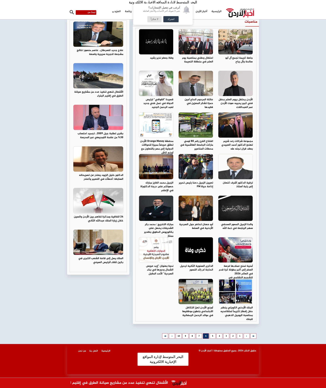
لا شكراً (154, 19)
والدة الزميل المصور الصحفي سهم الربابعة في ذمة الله (237, 226)
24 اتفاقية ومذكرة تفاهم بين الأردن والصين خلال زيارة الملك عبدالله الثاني (98, 219)
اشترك (171, 19)
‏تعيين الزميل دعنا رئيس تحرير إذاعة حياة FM (196, 185)
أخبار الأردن (201, 11)
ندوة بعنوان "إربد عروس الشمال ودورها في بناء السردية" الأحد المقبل (159, 270)
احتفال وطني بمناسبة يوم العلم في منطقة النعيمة (197, 60)
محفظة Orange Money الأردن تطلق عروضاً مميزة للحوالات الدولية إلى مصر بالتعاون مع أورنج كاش (156, 147)
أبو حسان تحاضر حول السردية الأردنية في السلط (196, 226)
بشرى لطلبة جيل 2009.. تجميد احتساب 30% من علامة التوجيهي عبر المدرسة (100, 135)
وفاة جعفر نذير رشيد (161, 58)
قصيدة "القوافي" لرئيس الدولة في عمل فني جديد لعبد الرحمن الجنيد (158, 103)
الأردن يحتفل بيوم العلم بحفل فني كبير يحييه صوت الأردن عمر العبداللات (236, 103)
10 (179, 336)
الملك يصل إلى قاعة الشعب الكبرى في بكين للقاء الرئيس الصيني (100, 260)
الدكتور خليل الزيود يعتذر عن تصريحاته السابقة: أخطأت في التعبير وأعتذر (101, 177)
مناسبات (251, 22)
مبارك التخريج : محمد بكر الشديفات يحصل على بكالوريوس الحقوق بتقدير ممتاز (158, 230)
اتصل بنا (93, 351)
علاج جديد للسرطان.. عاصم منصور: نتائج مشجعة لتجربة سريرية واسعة (100, 52)
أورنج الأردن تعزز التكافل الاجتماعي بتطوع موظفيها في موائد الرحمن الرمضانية (197, 311)
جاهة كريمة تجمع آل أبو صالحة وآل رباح (239, 60)
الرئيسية (216, 11)
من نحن (82, 351)
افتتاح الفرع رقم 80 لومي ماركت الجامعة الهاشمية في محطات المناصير (196, 145)
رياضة (128, 11)
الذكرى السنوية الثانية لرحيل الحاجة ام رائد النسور (196, 268)
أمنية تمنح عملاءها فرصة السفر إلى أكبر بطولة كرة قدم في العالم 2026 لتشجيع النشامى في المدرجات (236, 274)
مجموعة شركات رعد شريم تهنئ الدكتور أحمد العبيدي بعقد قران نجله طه (237, 145)
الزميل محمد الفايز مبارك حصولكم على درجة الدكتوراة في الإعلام (156, 187)
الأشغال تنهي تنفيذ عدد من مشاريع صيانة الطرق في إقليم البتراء (98, 94)
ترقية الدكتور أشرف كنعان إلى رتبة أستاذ (238, 185)
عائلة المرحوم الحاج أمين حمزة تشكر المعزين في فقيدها (199, 103)
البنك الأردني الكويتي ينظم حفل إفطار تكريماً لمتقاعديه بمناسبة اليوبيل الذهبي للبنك (236, 313)
